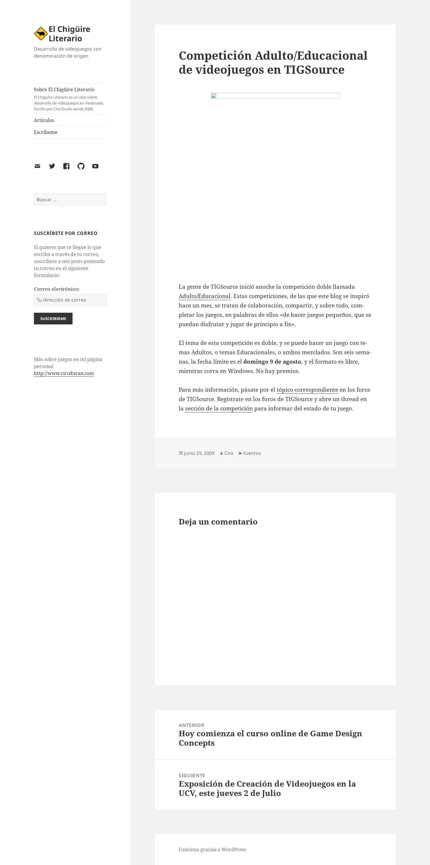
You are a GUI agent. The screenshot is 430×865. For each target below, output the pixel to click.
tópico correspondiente (307, 389)
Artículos (44, 120)
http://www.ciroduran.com (64, 373)
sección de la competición (219, 408)
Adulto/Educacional (205, 296)
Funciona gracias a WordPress (212, 849)
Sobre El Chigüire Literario (69, 98)
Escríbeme (46, 132)
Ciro (228, 453)
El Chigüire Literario (69, 33)
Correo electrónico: (57, 289)
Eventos (252, 453)
